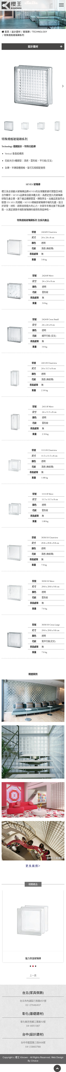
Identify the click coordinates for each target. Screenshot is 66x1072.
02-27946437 (33, 1005)
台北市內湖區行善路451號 (33, 1000)
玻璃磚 (26, 31)
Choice (34, 1060)
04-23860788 (33, 1046)
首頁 (6, 31)
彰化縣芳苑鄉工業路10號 (33, 1021)
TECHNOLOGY (39, 31)
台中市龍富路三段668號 (33, 1042)
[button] (62, 86)
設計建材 (16, 31)
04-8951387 (33, 1025)
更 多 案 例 (32, 865)
